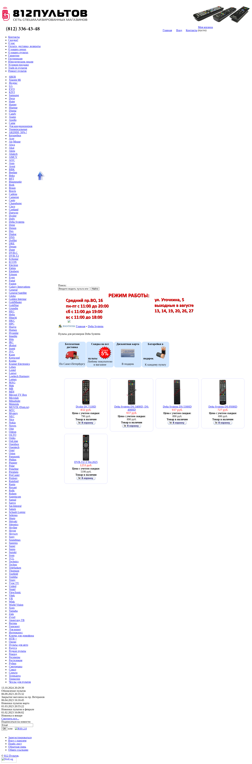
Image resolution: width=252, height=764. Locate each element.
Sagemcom (15, 496)
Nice (11, 419)
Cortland (13, 209)
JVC (11, 351)
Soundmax (15, 539)
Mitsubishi (14, 400)
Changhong (15, 203)
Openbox (14, 444)
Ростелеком (15, 660)
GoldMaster (15, 302)
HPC (11, 323)
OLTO (12, 434)
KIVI (12, 92)
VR (11, 598)
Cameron (14, 197)
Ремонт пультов (17, 70)
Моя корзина (205, 27)
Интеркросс (16, 632)
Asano (12, 116)
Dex (11, 231)
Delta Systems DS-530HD (177, 406)
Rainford (14, 481)
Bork (11, 184)
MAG (12, 382)
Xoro (12, 607)
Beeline (13, 172)
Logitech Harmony (19, 376)
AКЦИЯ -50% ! (18, 132)
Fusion (12, 283)
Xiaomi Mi (15, 79)
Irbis (11, 339)
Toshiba (13, 576)
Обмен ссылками (18, 749)
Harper (12, 104)
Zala (11, 614)
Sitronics (13, 524)
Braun (12, 187)
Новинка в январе (11, 715)
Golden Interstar (17, 299)
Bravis (12, 191)
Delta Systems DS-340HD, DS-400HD (131, 408)
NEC (12, 416)
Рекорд (13, 654)
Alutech (13, 153)
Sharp (12, 518)
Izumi (12, 348)
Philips (12, 459)
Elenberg (14, 271)
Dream (12, 246)
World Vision (16, 604)
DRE (12, 243)
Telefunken (15, 567)
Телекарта (15, 675)
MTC (12, 410)
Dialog (12, 234)
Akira (12, 150)
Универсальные (18, 129)
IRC (11, 342)
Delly (12, 218)
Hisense (13, 107)
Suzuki (12, 552)
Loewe (12, 373)
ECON (13, 262)
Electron (13, 265)
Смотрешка (15, 666)
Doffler (13, 240)
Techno (13, 564)
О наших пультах (18, 52)
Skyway (13, 533)
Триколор (14, 678)
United (12, 586)
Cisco (12, 206)
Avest (12, 166)
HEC (12, 311)
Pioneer (13, 462)
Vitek (12, 595)
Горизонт (14, 626)
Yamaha (13, 610)
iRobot (12, 345)
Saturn (12, 509)
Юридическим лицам (20, 61)
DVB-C (13, 252)
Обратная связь (17, 746)
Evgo (12, 277)
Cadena (13, 194)
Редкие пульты (17, 651)
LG (11, 86)
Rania (12, 484)
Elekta (12, 268)
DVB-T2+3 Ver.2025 (86, 462)
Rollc (12, 490)
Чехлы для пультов (20, 681)
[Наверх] (40, 176)
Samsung (14, 95)
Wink (12, 601)
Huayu (12, 326)
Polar (12, 465)
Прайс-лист (15, 743)
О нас (11, 43)
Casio (12, 200)
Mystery (13, 413)
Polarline (14, 468)
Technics (14, 561)
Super (12, 546)
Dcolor (12, 215)
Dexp (12, 98)
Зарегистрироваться (20, 737)
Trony (12, 580)
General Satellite (18, 292)
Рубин (12, 663)
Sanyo (12, 502)
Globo (12, 296)
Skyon (12, 530)
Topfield (13, 573)
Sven (11, 555)
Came (12, 123)
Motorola (14, 404)
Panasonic (14, 456)
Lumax (13, 379)
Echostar (13, 258)
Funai (12, 280)
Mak (11, 385)
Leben (12, 367)
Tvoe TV (14, 583)
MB (11, 388)
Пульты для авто (18, 644)
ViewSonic (15, 592)
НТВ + (13, 638)
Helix (12, 314)
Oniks (12, 438)
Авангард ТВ (17, 620)
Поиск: (62, 285)
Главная (167, 30)
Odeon (12, 431)
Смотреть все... (10, 718)
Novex (12, 425)
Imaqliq (13, 336)
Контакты (191, 30)
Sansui (12, 499)
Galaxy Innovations (19, 286)
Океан (12, 641)
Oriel (11, 450)
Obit (11, 428)
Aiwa (12, 144)
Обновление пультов (13, 690)
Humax (13, 329)
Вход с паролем (17, 740)
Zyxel (12, 617)
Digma (12, 110)
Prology (13, 478)
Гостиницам (15, 58)
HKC (12, 320)
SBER (12, 76)
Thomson (14, 570)
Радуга (13, 648)
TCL (11, 558)
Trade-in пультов (17, 67)
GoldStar (14, 305)
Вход (179, 30)
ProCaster (14, 475)
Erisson (13, 274)
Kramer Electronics (19, 363)
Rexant (13, 487)
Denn (12, 225)
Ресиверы (14, 657)
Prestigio (13, 472)
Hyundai (13, 333)
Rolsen (12, 493)
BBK (12, 169)
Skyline (13, 527)
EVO (12, 89)
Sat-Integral (15, 505)
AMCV (13, 157)
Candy (12, 113)
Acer (11, 138)
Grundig (13, 308)
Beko (12, 175)
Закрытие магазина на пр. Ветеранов (23, 697)
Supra (12, 549)
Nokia (12, 422)
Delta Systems (16, 221)
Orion (12, 453)
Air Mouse (15, 141)
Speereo (13, 543)
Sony (12, 536)
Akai (11, 147)
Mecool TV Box (18, 394)
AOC (12, 160)
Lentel (12, 370)
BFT (11, 178)
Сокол (12, 669)
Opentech (14, 447)
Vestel (12, 589)
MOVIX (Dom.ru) (19, 407)
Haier (12, 101)
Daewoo (13, 212)
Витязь (13, 623)
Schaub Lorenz (17, 512)
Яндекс (13, 82)
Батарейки (15, 135)
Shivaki (13, 521)
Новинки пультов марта (15, 703)
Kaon (12, 354)
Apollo (12, 120)
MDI (11, 391)
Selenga (13, 515)
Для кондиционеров (20, 126)
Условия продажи (18, 64)
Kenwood (14, 357)
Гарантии (13, 55)
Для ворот (15, 629)
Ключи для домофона (21, 635)
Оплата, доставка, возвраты (24, 46)
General (13, 289)
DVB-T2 (14, 255)
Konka (12, 360)
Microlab (14, 397)
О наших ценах (17, 49)
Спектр (13, 672)
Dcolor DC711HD (86, 406)
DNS (12, 237)
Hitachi (13, 317)
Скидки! (13, 40)
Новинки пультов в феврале (17, 709)
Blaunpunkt (15, 181)
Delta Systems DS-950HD (222, 406)
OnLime (13, 441)
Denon (12, 228)
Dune (12, 249)
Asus (11, 163)
